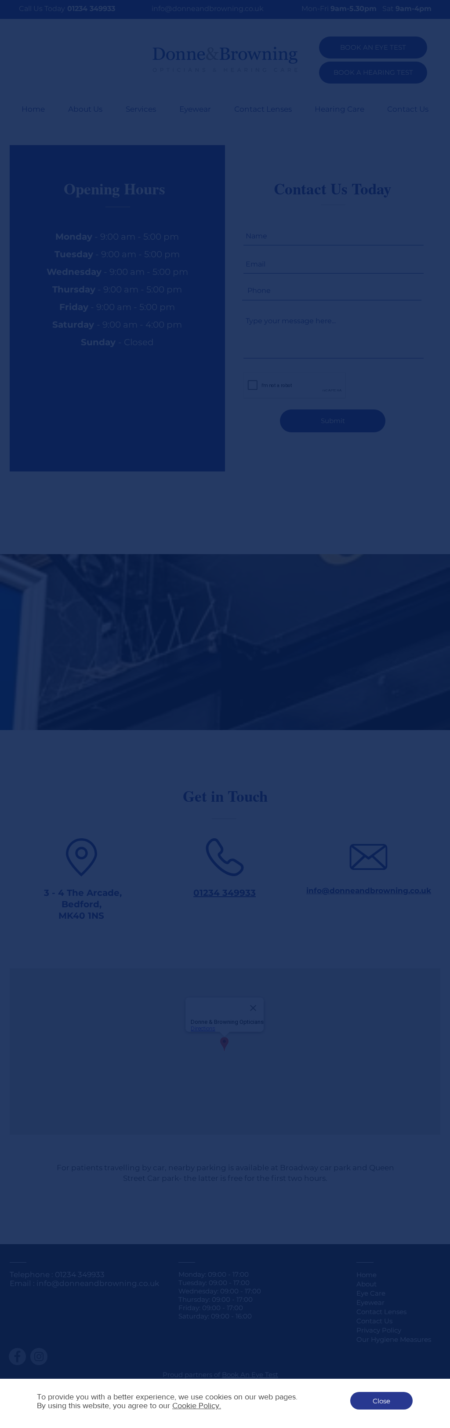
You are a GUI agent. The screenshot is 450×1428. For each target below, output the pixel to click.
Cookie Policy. (196, 1405)
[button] (381, 1401)
